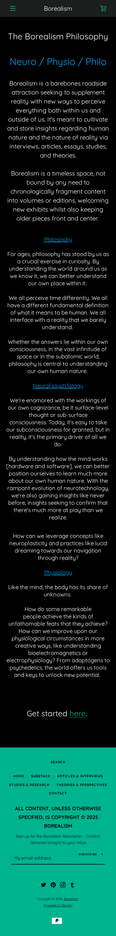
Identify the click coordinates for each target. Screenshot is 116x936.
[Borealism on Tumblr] (72, 884)
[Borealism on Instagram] (63, 884)
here (78, 713)
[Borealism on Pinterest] (53, 884)
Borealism (58, 8)
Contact (58, 793)
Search (58, 762)
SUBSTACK (40, 776)
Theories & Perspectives (81, 785)
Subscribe (88, 854)
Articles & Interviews (80, 776)
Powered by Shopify (58, 905)
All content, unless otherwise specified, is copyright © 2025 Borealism (58, 817)
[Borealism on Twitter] (43, 884)
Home (18, 776)
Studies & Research (29, 785)
